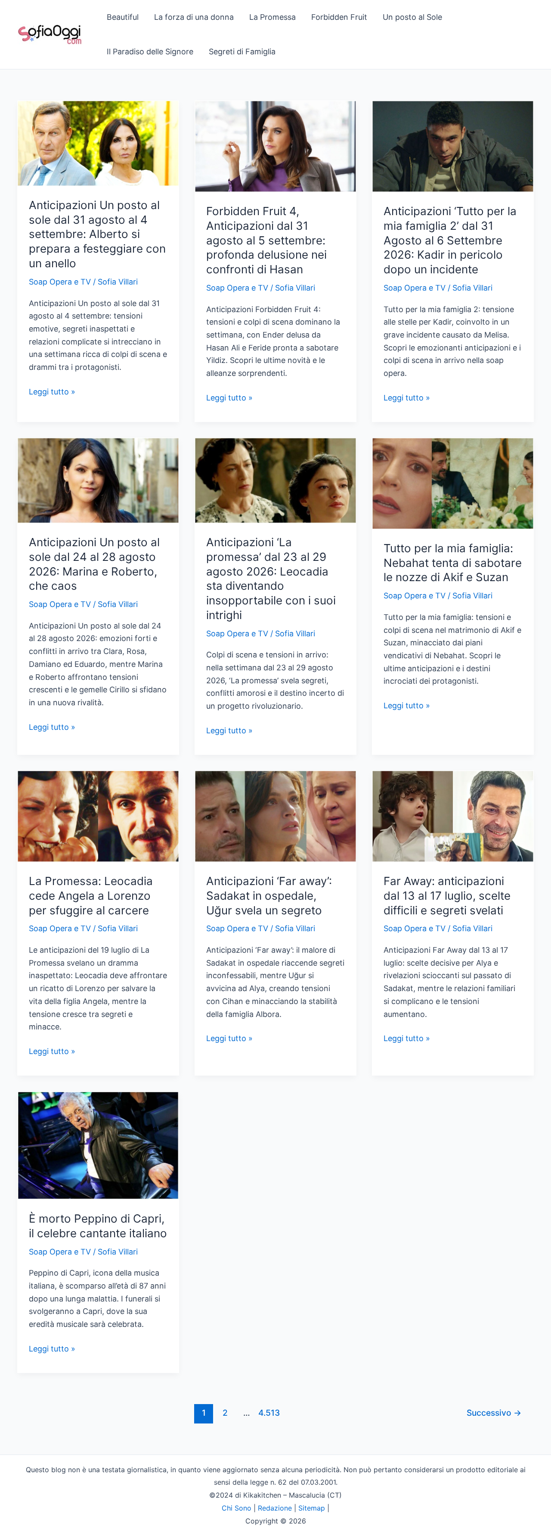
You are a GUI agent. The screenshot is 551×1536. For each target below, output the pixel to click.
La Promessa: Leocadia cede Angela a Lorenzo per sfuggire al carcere (91, 895)
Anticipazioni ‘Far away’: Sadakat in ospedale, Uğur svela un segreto (269, 895)
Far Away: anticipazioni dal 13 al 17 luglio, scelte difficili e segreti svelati (447, 895)
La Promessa (272, 17)
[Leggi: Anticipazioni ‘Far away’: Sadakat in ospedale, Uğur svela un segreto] (275, 815)
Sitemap (311, 1508)
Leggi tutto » (52, 392)
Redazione (275, 1508)
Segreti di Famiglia (242, 51)
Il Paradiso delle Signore (150, 51)
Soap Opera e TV (60, 281)
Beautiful (123, 17)
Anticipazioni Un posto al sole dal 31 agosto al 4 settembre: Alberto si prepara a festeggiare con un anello (97, 234)
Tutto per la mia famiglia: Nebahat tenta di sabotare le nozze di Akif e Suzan (453, 562)
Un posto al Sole (412, 17)
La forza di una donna (194, 17)
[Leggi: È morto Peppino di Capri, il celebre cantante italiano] (98, 1144)
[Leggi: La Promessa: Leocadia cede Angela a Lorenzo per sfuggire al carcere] (98, 815)
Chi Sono (236, 1508)
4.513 (268, 1413)
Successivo (494, 1413)
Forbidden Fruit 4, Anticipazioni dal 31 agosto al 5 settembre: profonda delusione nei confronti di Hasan (266, 240)
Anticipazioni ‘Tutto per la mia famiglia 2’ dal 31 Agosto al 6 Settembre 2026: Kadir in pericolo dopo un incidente (450, 240)
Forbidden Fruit (339, 17)
